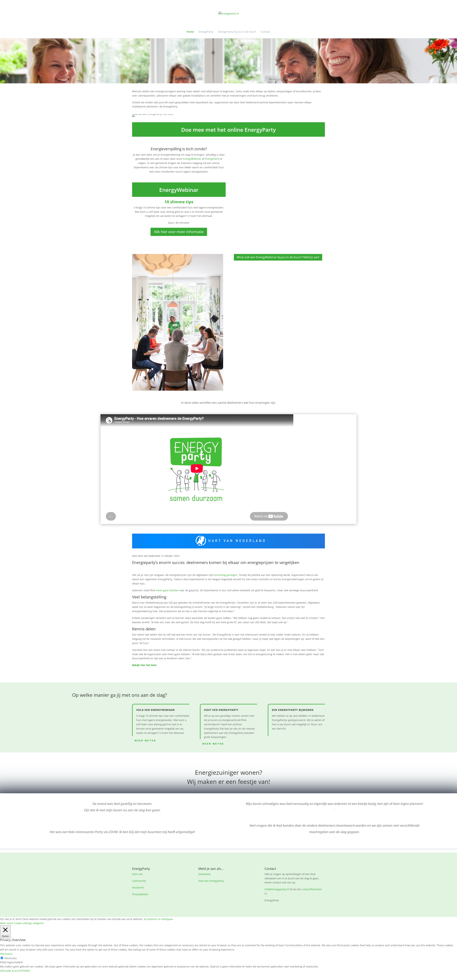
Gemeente (204, 874)
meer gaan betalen (167, 590)
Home (190, 32)
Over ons (137, 874)
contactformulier (312, 889)
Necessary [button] (6, 954)
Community (139, 881)
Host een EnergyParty (211, 881)
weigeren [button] (38, 923)
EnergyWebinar (192, 158)
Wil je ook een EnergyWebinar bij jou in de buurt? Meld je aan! (278, 257)
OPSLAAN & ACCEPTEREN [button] (15, 970)
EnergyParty (206, 32)
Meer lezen (6, 923)
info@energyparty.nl (277, 889)
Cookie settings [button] (23, 923)
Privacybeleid (140, 894)
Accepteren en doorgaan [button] (158, 919)
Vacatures (138, 887)
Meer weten (145, 740)
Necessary (10, 958)
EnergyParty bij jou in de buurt (237, 32)
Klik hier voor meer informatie (179, 231)
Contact (265, 32)
